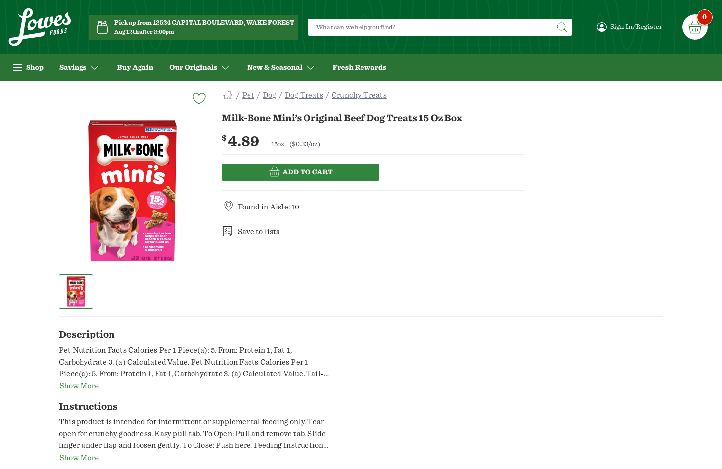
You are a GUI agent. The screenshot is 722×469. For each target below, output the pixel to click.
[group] (132, 190)
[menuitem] (135, 67)
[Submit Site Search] (562, 27)
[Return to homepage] (40, 27)
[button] (76, 291)
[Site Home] (228, 95)
